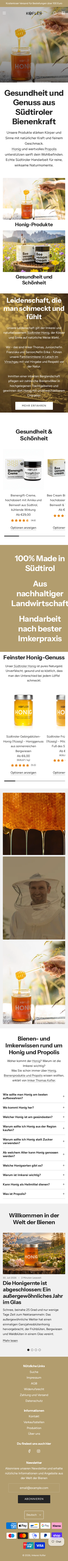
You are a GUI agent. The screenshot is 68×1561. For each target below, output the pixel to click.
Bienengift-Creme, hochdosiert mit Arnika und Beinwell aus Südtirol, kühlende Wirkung (23, 503)
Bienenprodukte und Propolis (23, 1075)
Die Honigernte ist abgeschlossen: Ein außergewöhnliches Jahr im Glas (33, 1292)
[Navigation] (4, 13)
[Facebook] (29, 1451)
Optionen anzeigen (23, 527)
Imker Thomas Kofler (41, 1080)
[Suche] (55, 13)
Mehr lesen (10, 1340)
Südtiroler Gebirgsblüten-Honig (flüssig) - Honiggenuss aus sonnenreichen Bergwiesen (23, 744)
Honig (17, 149)
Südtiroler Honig (38, 332)
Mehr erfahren (21, 61)
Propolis (50, 149)
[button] (28, 1350)
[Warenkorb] (63, 13)
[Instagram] (38, 1451)
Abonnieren (34, 1499)
